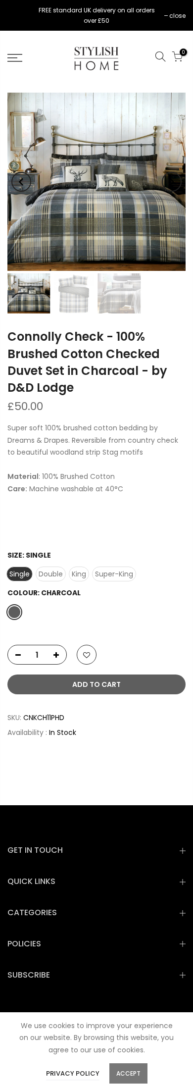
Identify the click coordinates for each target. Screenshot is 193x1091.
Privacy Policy (72, 1073)
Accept (128, 1073)
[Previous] (21, 182)
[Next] (172, 182)
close (20, 15)
